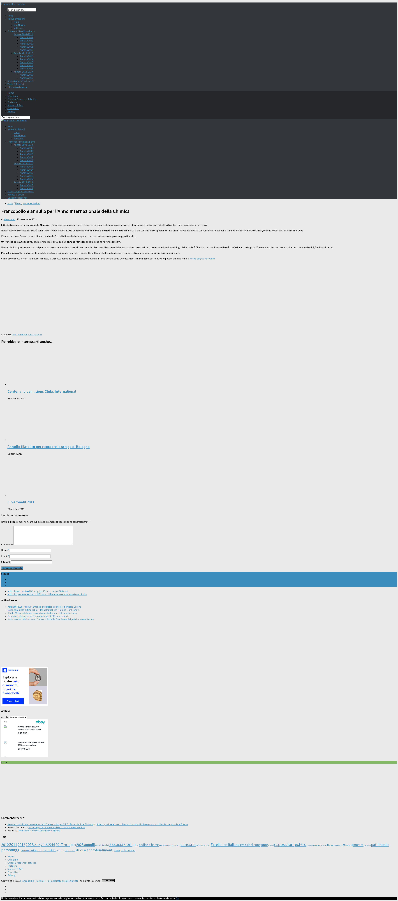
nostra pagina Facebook (202, 258)
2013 (30, 844)
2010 (5, 844)
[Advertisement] (94, 308)
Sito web (5, 561)
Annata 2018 (26, 74)
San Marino (19, 24)
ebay (208, 845)
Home (10, 92)
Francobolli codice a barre (21, 31)
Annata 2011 (26, 46)
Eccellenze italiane (225, 844)
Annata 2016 (26, 65)
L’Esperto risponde (17, 87)
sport (61, 850)
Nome (5, 550)
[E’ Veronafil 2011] (47, 494)
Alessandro (9, 219)
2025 (80, 844)
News (10, 15)
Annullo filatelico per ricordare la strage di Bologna (48, 446)
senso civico (49, 850)
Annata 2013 (26, 56)
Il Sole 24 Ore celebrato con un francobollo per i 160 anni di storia (42, 612)
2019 (73, 845)
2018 (66, 845)
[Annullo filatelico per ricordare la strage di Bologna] (47, 439)
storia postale (70, 851)
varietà (125, 850)
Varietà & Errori (15, 84)
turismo (117, 850)
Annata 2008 (26, 37)
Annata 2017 (26, 68)
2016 (51, 844)
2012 (21, 844)
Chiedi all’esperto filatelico (21, 99)
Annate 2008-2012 (23, 34)
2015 (44, 845)
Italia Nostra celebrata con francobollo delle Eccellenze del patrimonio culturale (50, 619)
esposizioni (284, 844)
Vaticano (18, 28)
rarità (33, 850)
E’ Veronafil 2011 (20, 502)
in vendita (325, 845)
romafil (39, 851)
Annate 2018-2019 (23, 71)
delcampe (200, 845)
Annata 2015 (26, 62)
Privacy (11, 111)
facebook (317, 845)
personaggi (11, 849)
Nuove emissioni (16, 18)
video (132, 850)
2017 (59, 844)
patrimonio (380, 844)
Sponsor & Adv (15, 105)
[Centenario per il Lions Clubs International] (47, 384)
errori (271, 845)
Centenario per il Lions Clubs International (41, 391)
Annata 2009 (26, 40)
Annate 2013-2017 (23, 52)
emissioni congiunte (254, 845)
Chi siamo (12, 95)
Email (5, 556)
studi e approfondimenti (94, 850)
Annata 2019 (26, 77)
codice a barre (149, 845)
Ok (177, 898)
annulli (21, 334)
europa (310, 845)
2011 (14, 334)
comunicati (165, 845)
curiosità (188, 844)
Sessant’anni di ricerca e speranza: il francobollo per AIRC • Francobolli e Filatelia (50, 824)
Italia (16, 21)
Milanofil (348, 845)
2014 (37, 845)
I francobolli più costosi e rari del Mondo (39, 830)
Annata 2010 (26, 43)
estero (300, 844)
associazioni (120, 844)
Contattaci (13, 108)
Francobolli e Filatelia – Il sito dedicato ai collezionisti (49, 880)
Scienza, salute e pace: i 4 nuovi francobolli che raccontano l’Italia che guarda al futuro (142, 824)
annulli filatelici (33, 334)
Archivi (4, 717)
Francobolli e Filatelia (13, 4)
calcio (135, 845)
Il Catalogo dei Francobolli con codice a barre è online (56, 827)
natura (367, 845)
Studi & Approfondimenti (20, 80)
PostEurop (25, 850)
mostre (358, 845)
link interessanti (336, 845)
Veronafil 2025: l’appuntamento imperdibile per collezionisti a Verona (44, 606)
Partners (12, 102)
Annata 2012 (26, 49)
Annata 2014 (26, 59)
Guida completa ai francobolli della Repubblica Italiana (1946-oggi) (43, 609)
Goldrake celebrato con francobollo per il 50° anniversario (38, 616)
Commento (7, 544)
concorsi (176, 845)
